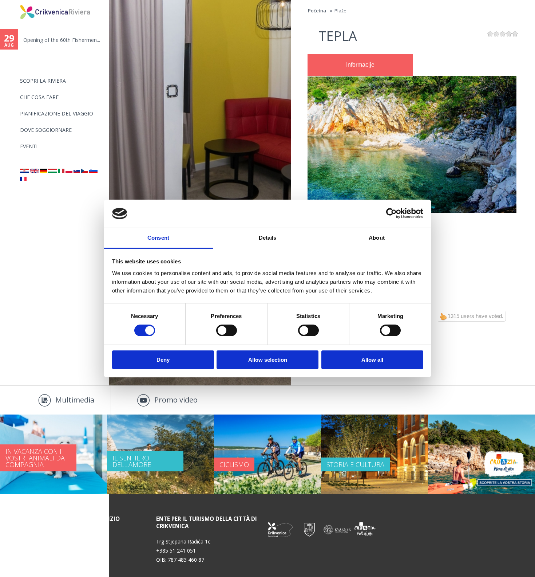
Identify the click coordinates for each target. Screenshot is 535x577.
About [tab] (377, 238)
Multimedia (74, 400)
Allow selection (267, 360)
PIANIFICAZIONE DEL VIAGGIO (56, 113)
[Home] (15, 3)
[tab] (360, 65)
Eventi (28, 146)
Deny (163, 360)
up (443, 316)
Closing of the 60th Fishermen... (60, 39)
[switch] (226, 330)
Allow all (372, 360)
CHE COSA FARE (39, 97)
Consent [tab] (158, 238)
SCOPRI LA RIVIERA (43, 80)
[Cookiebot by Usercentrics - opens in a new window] (391, 213)
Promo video (176, 400)
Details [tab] (268, 238)
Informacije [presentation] (360, 65)
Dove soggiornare (46, 129)
